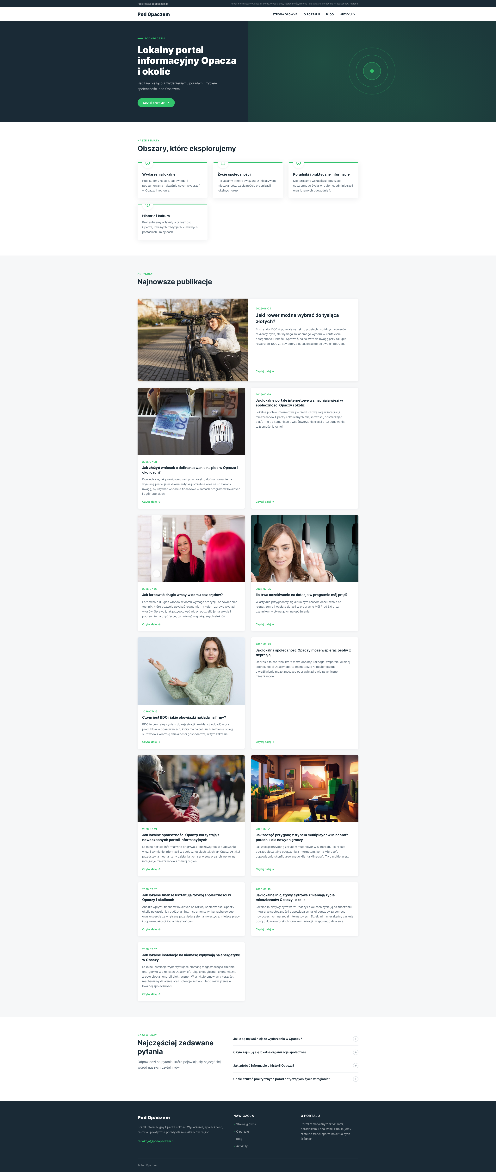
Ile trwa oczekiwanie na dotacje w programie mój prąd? (302, 595)
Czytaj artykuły (154, 103)
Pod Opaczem (154, 14)
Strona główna (285, 14)
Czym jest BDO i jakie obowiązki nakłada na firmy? (184, 717)
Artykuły (347, 14)
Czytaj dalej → (265, 371)
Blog (330, 14)
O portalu (312, 14)
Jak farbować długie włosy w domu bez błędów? (182, 595)
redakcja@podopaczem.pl (153, 3)
